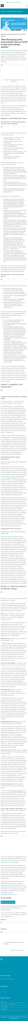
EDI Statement (4, 1009)
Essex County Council (18, 950)
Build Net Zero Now (8, 88)
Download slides (9, 902)
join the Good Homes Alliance (15, 865)
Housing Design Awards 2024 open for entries (13, 943)
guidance (3, 419)
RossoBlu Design (13, 1018)
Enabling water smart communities (11, 536)
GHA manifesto (10, 603)
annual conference (8, 50)
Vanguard (19, 883)
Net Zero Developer (10, 887)
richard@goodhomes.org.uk (8, 894)
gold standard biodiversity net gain (13, 474)
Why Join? (3, 1001)
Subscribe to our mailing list (8, 1004)
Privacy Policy (4, 1006)
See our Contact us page (7, 978)
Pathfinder (15, 885)
